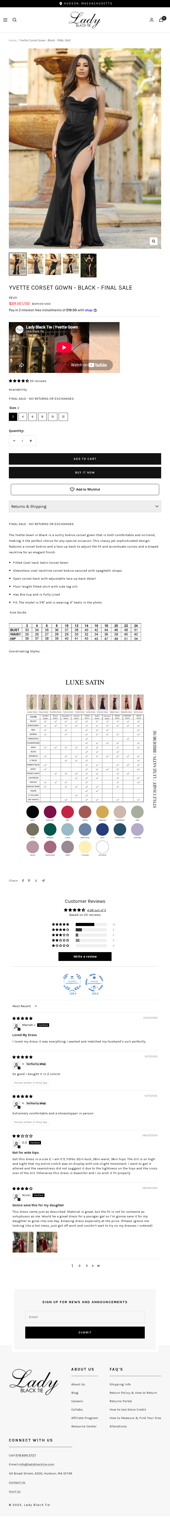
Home (13, 40)
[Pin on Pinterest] (29, 880)
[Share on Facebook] (23, 880)
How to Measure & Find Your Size (135, 1418)
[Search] (15, 20)
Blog (74, 1393)
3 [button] (87, 1266)
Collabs (77, 1409)
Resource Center (84, 1426)
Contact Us (17, 1482)
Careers (77, 1401)
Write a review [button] (85, 956)
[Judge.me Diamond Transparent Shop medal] (94, 982)
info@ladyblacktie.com (36, 1464)
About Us (78, 1384)
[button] (19, 381)
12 (63, 415)
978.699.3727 (25, 1455)
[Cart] (161, 20)
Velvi (13, 297)
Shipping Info (120, 1384)
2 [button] (80, 1266)
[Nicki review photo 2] (47, 1242)
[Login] (152, 20)
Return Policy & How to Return (133, 1393)
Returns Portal (121, 1401)
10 (52, 415)
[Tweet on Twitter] (36, 880)
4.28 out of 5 (96, 910)
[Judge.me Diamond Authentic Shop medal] (72, 982)
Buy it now (85, 472)
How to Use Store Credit (128, 1409)
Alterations (118, 1426)
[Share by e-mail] (43, 880)
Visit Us (15, 1491)
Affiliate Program (84, 1418)
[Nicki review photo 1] (23, 1242)
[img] (22, 1018)
